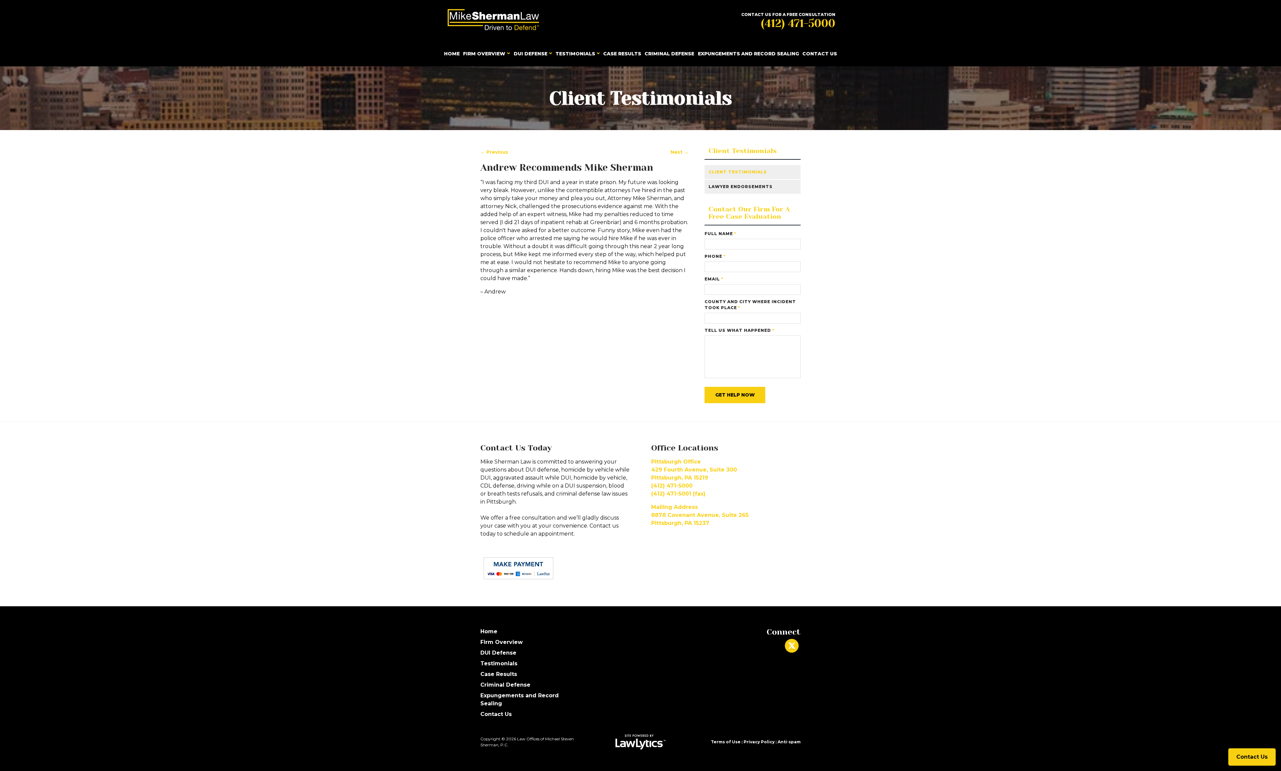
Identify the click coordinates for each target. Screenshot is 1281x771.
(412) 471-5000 (798, 23)
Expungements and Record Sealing (748, 54)
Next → (680, 152)
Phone (715, 256)
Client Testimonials (743, 151)
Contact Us (819, 54)
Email (714, 278)
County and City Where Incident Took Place (750, 304)
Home (452, 54)
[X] (792, 646)
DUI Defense (530, 54)
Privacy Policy (759, 741)
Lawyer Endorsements (741, 186)
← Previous (494, 152)
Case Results (622, 54)
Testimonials (575, 54)
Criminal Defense (669, 54)
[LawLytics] (640, 742)
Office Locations (684, 448)
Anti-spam (789, 741)
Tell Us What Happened (739, 330)
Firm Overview (484, 54)
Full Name (720, 233)
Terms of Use (726, 741)
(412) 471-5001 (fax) (678, 494)
